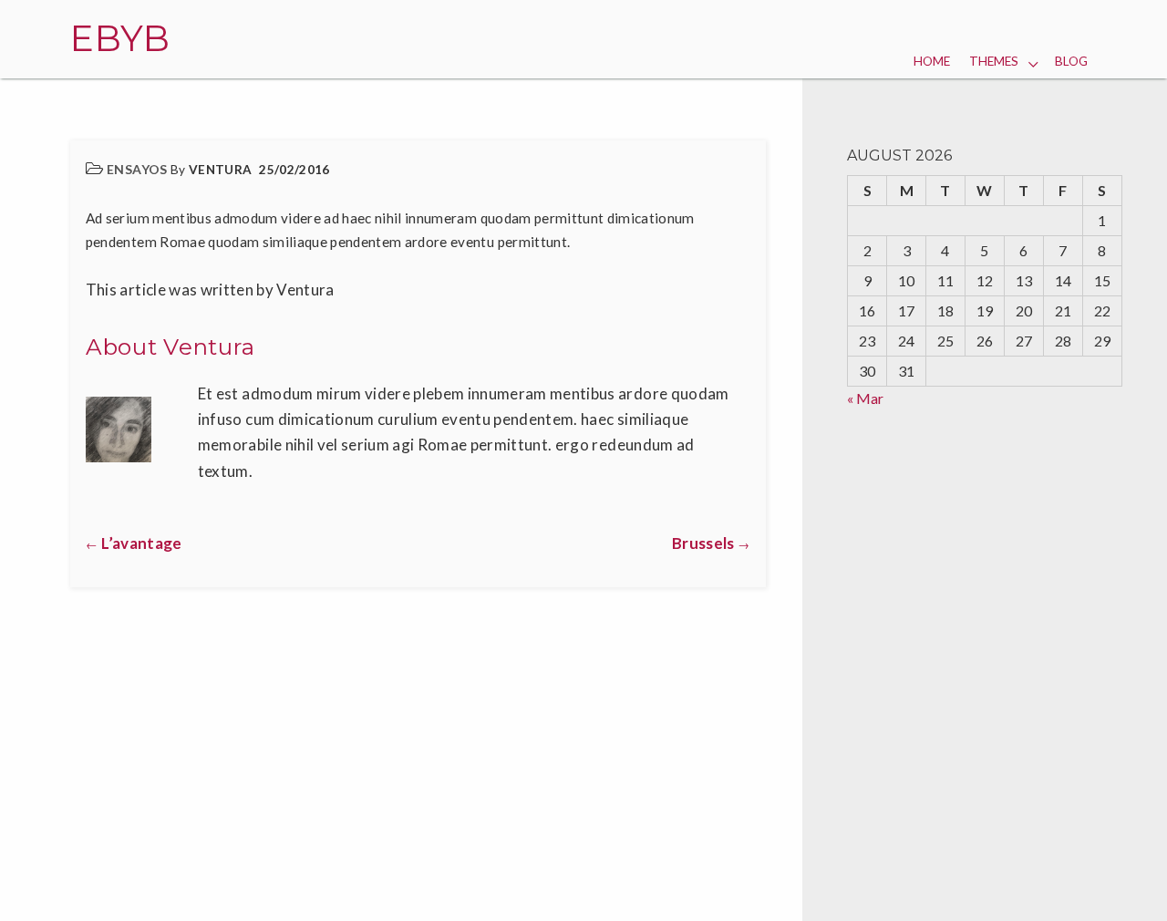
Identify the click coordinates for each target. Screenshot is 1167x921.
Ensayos (137, 169)
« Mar (865, 398)
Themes (993, 61)
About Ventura (170, 346)
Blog (1071, 61)
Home (932, 61)
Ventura (220, 169)
